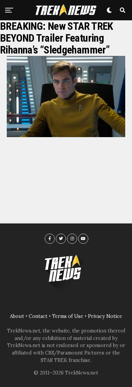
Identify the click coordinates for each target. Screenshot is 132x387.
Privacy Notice (105, 316)
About (17, 316)
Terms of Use (67, 316)
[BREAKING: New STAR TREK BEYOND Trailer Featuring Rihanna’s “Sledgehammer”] (66, 135)
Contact (38, 316)
